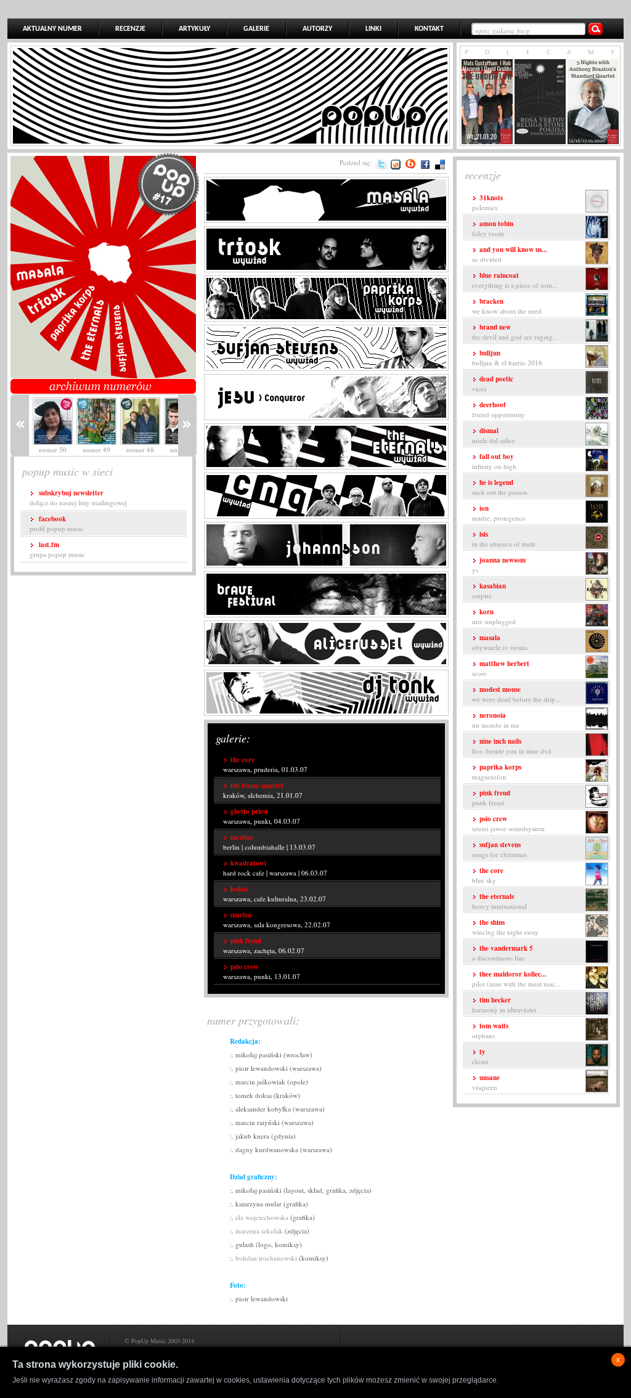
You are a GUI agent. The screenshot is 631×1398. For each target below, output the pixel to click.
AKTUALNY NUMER (52, 29)
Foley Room (492, 228)
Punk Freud (491, 797)
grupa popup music (57, 549)
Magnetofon (496, 771)
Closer (480, 1056)
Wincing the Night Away (505, 927)
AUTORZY (317, 29)
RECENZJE (130, 29)
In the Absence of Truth (503, 538)
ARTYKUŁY (194, 29)
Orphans (490, 1030)
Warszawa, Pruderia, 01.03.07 (265, 764)
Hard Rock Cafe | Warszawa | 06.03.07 (275, 867)
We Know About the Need (507, 305)
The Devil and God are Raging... (515, 331)
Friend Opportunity (498, 409)
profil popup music (57, 523)
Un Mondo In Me (495, 719)
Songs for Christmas (499, 849)
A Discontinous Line (502, 952)
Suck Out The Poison (499, 487)
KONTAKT (429, 29)
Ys (499, 564)
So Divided (509, 254)
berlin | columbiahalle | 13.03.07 (269, 841)
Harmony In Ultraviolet (504, 1004)
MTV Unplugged (494, 616)
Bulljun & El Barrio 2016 (507, 357)
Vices (492, 383)
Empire (489, 590)
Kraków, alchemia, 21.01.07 (263, 790)
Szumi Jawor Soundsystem (508, 823)
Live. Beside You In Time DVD (512, 745)
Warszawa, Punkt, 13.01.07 (261, 971)
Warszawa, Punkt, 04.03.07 (261, 816)
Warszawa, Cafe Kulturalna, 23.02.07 (274, 893)
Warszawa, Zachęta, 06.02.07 (263, 945)
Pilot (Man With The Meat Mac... (516, 978)
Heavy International (499, 901)
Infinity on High (494, 461)
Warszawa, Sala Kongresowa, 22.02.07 (276, 919)
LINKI (373, 29)
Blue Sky (487, 875)
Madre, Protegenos (498, 512)
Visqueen (486, 1082)
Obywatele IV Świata (499, 642)
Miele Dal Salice (493, 435)
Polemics (487, 202)
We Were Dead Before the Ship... (516, 694)
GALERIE (256, 29)
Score (500, 668)
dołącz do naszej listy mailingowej (78, 497)
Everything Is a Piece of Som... (515, 280)
